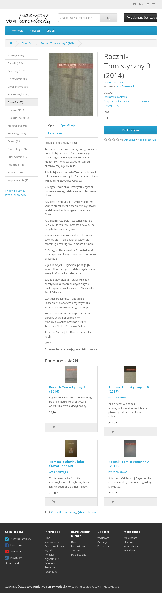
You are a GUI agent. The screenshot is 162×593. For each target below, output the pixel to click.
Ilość (106, 111)
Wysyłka (49, 550)
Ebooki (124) (15, 63)
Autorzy (102, 542)
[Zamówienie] (153, 4)
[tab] (51, 125)
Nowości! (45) (16, 55)
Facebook (16, 545)
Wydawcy (103, 538)
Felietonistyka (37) (18, 94)
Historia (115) (16, 110)
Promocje (17, 30)
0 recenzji (129, 139)
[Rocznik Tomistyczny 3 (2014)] (71, 84)
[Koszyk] (147, 4)
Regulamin (51, 563)
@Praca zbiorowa (88, 512)
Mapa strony (78, 555)
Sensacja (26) (15, 172)
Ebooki (51, 30)
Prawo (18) (14, 141)
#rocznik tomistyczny (63, 512)
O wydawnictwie (54, 546)
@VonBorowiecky (20, 539)
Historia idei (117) (18, 118)
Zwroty (75, 550)
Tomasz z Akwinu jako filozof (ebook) (66, 463)
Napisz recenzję (147, 139)
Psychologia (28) (17, 149)
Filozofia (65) (15, 102)
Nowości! (35, 30)
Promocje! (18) (16, 71)
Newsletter (130, 550)
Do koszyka (130, 130)
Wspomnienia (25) (18, 180)
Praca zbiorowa (117, 397)
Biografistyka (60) (18, 87)
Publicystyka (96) (17, 157)
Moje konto (130, 538)
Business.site (12, 563)
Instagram (16, 557)
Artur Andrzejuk (58, 472)
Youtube (16, 551)
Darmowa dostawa (126, 101)
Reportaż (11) (16, 164)
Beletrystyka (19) (17, 79)
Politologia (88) (17, 133)
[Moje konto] (141, 4)
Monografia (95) (17, 125)
